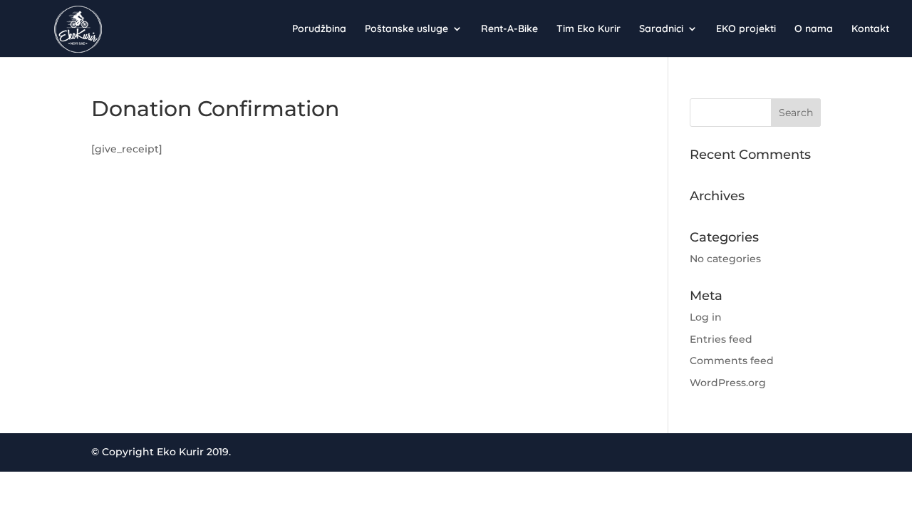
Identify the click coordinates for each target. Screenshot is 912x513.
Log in (706, 317)
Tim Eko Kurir (588, 29)
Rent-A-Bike (509, 29)
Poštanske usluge (406, 29)
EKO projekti (746, 29)
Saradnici (661, 29)
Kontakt (870, 29)
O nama (813, 29)
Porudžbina (319, 29)
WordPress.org (728, 382)
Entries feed (721, 339)
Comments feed (732, 360)
